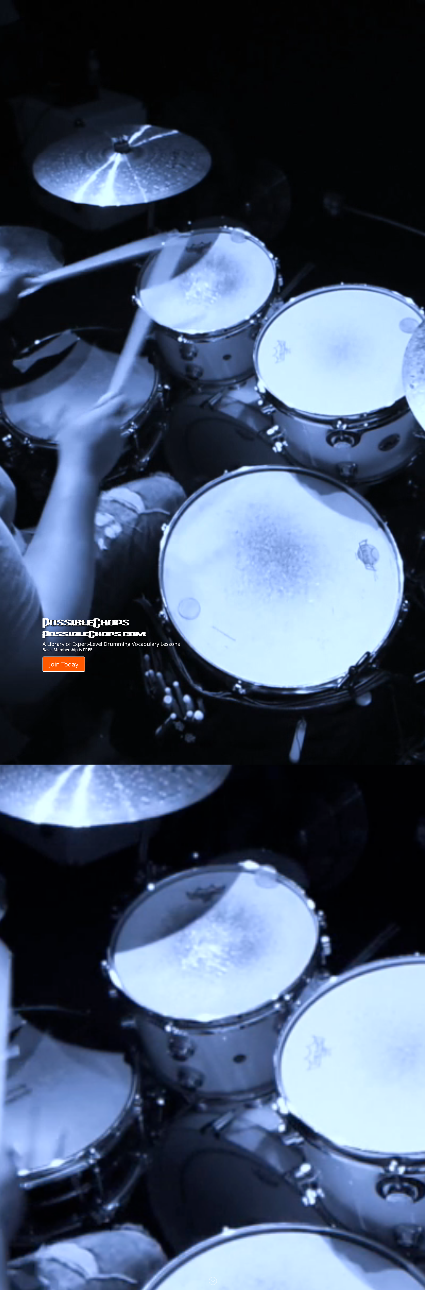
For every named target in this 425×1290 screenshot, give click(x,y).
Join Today (63, 664)
